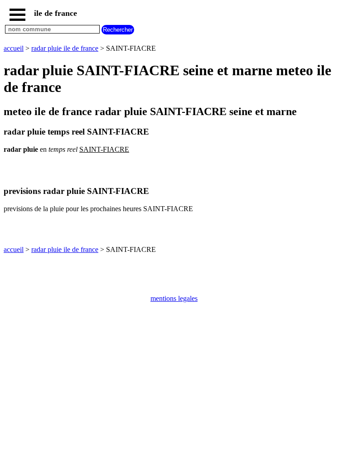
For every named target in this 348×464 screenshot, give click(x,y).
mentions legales (174, 298)
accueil (14, 48)
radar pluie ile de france (64, 48)
